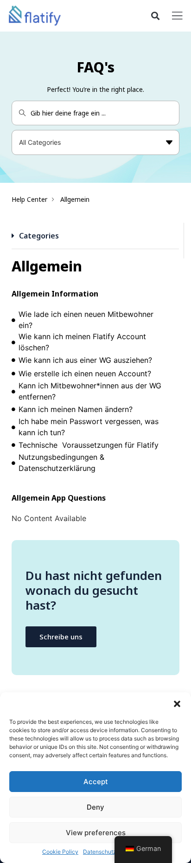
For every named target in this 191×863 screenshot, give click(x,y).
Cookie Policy (60, 851)
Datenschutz (99, 851)
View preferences (96, 832)
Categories (39, 236)
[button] (177, 703)
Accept (95, 781)
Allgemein (74, 199)
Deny (95, 807)
